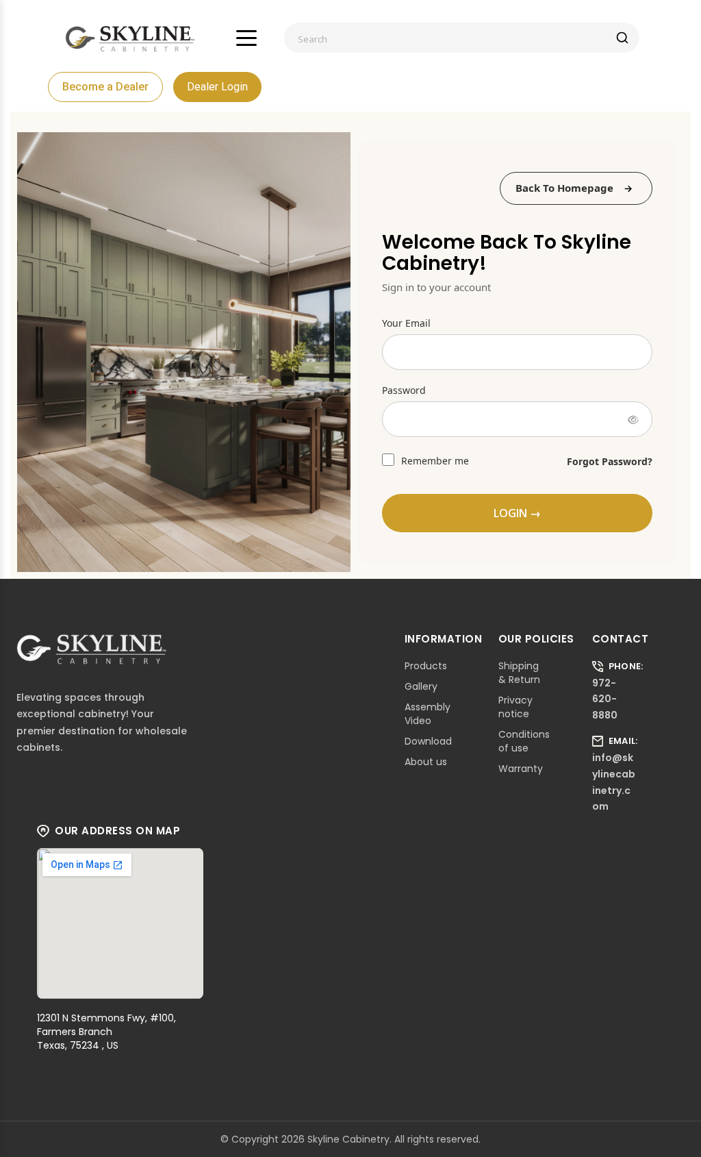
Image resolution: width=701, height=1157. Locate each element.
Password (404, 390)
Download (428, 741)
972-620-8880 (604, 699)
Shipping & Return (519, 672)
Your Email (406, 322)
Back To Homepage (564, 188)
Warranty (520, 768)
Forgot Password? (609, 461)
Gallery (421, 686)
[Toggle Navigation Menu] (246, 37)
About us (426, 762)
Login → (517, 513)
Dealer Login (217, 86)
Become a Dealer (105, 86)
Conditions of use (524, 741)
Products (426, 666)
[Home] (130, 37)
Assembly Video (427, 713)
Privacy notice (515, 707)
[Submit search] (622, 38)
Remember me (433, 460)
